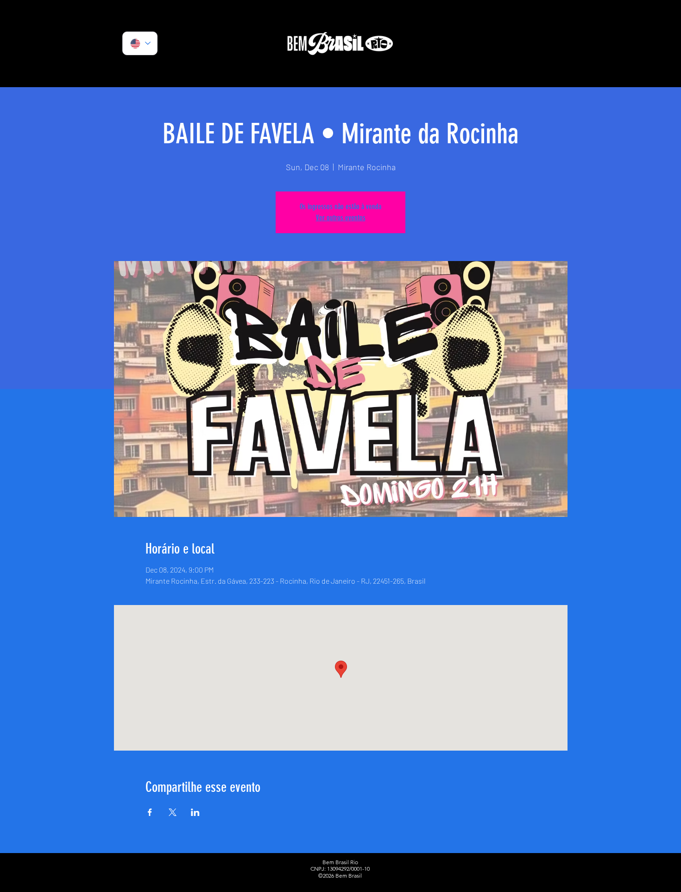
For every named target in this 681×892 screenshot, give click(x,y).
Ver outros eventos (341, 217)
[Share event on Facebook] (149, 812)
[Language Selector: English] (140, 43)
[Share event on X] (172, 812)
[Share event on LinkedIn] (195, 812)
